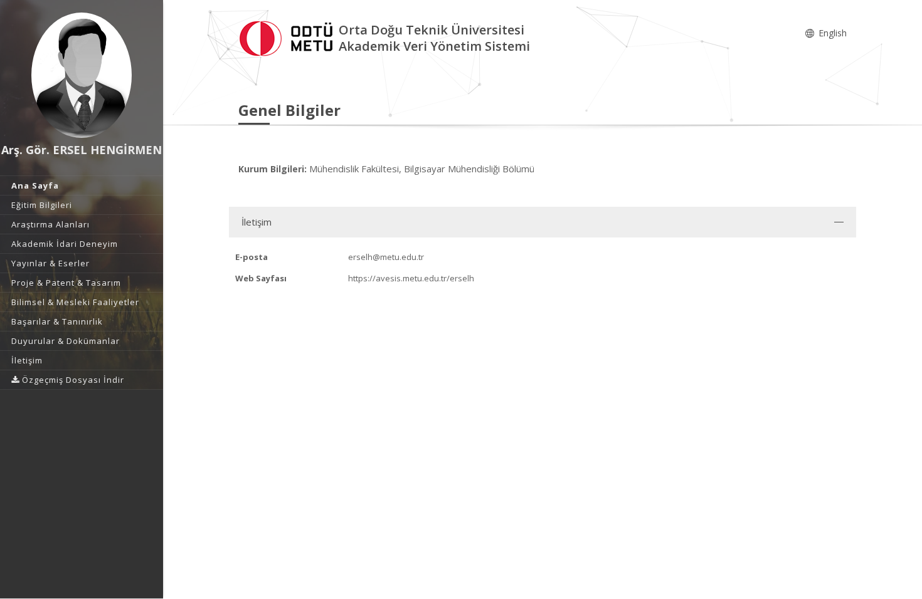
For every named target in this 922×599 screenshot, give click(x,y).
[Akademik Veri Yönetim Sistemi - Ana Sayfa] (288, 37)
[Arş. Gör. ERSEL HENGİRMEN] (81, 75)
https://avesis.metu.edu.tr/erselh (411, 278)
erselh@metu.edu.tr (386, 257)
